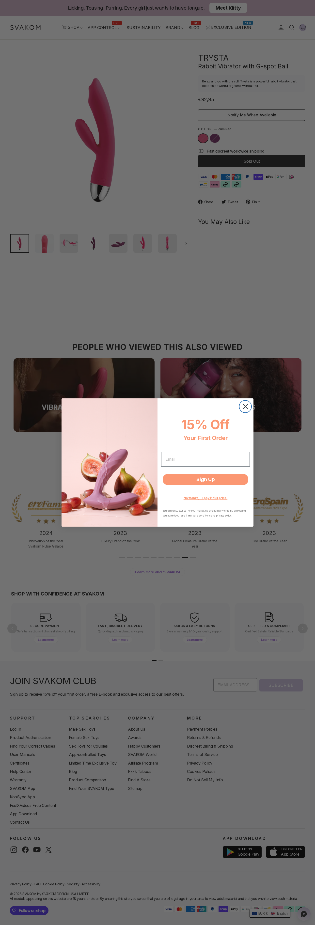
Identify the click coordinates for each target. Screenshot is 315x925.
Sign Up (205, 479)
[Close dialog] (245, 406)
